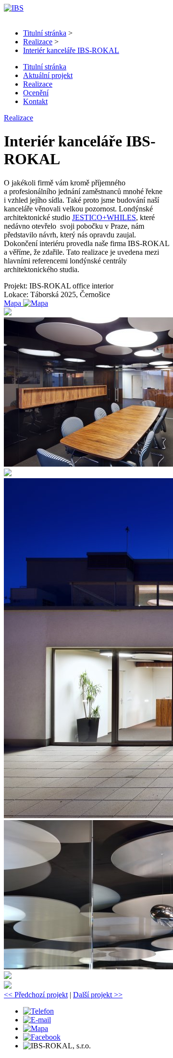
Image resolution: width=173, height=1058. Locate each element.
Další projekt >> (98, 995)
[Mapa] (35, 1028)
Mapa (13, 303)
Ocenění (36, 93)
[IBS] (14, 8)
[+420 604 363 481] (38, 1011)
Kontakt (35, 101)
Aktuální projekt (48, 75)
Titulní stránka (44, 33)
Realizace (37, 42)
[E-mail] (37, 1020)
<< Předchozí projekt (36, 995)
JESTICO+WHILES (104, 217)
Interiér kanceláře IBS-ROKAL (71, 50)
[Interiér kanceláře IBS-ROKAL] (8, 313)
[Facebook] (42, 1037)
